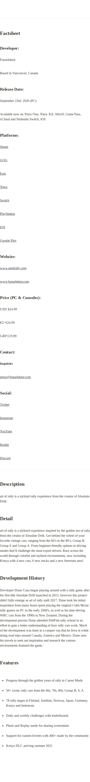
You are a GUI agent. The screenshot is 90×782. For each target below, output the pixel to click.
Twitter (4, 404)
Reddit (4, 445)
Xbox (4, 187)
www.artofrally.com (13, 268)
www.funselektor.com (14, 281)
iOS (2, 227)
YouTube (6, 431)
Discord (5, 458)
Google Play (8, 240)
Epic (3, 173)
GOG (4, 160)
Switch (4, 200)
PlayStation (7, 214)
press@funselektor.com (15, 377)
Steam (4, 147)
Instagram (6, 418)
